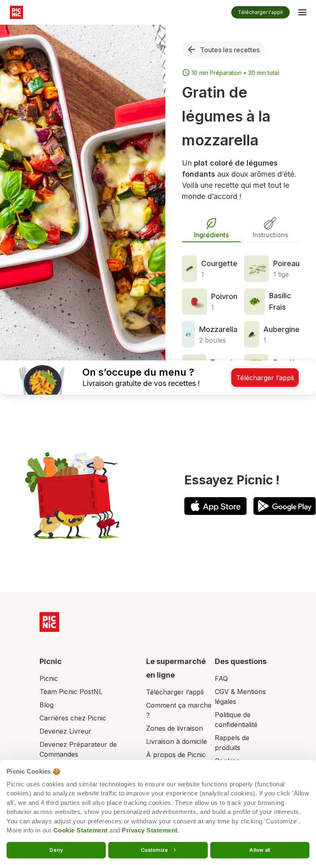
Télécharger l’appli (175, 692)
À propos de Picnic (176, 754)
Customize (154, 849)
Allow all (259, 849)
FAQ (221, 678)
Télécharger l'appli (260, 12)
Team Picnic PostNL (71, 691)
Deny (56, 849)
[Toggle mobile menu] (302, 13)
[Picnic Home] (49, 622)
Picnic (49, 678)
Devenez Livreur (65, 731)
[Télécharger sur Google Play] (284, 506)
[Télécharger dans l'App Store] (215, 506)
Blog (46, 705)
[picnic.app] (16, 12)
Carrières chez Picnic (73, 718)
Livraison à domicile (176, 741)
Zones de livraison (174, 728)
